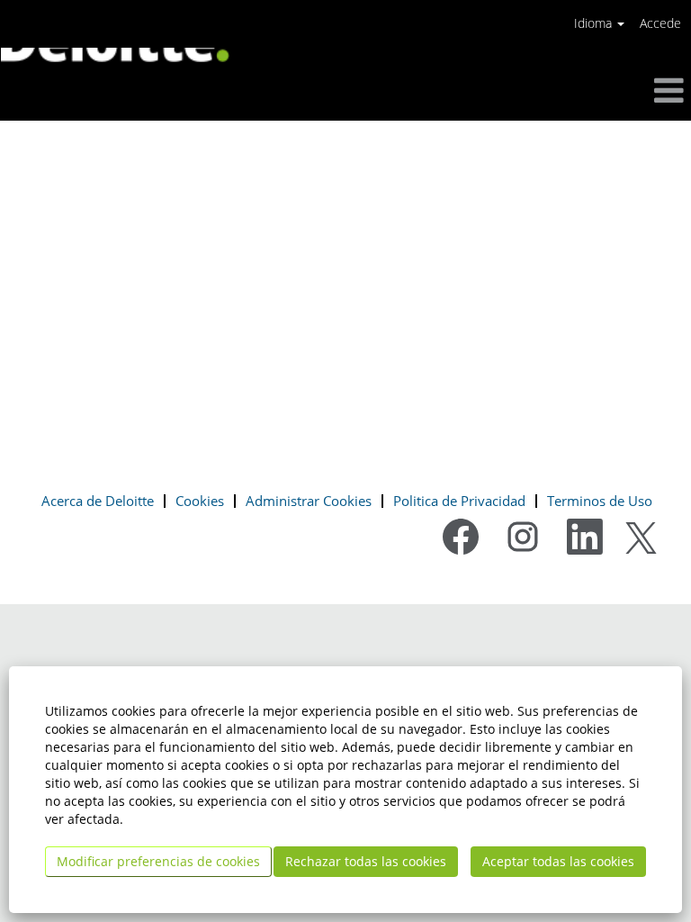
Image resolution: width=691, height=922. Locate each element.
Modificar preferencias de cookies (158, 861)
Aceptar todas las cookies (558, 861)
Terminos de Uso (599, 501)
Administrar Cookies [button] (309, 501)
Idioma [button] (594, 23)
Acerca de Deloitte (97, 501)
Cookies (199, 501)
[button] (576, 90)
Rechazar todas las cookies (365, 861)
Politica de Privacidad (459, 501)
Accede (660, 23)
